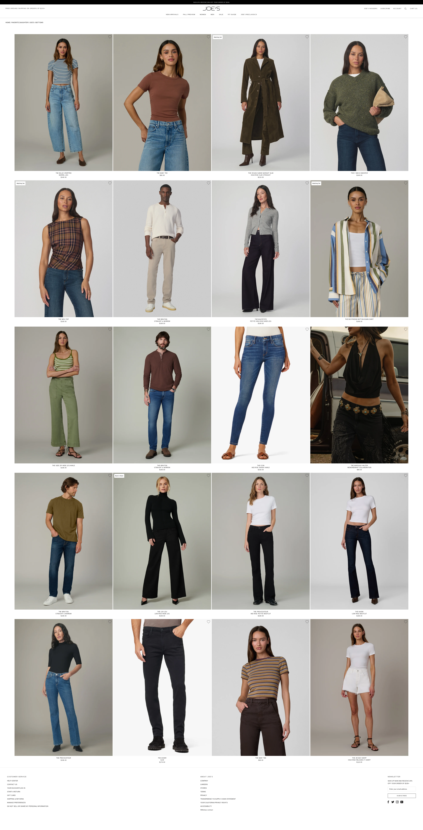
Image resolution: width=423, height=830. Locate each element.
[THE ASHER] (162, 687)
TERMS (203, 792)
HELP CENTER (12, 781)
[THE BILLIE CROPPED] (64, 102)
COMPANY (204, 781)
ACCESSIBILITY (206, 806)
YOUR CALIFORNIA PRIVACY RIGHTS (214, 802)
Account (397, 8)
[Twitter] (392, 801)
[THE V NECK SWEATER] (359, 102)
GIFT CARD (11, 795)
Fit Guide (232, 14)
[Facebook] (388, 801)
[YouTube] (401, 801)
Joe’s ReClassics (249, 14)
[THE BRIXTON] (162, 248)
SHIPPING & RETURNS (15, 799)
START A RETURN (13, 792)
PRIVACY (203, 795)
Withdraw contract (206, 810)
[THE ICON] (261, 395)
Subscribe (385, 8)
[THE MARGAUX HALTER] (359, 395)
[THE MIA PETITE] (261, 248)
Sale (221, 14)
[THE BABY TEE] (162, 102)
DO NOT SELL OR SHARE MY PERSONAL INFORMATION (27, 806)
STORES (203, 788)
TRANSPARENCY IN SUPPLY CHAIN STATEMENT (218, 799)
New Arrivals (172, 14)
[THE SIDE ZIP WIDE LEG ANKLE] (64, 395)
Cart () (413, 8)
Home (8, 22)
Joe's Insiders (370, 8)
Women (203, 14)
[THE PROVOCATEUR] (261, 541)
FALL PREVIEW (189, 14)
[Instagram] (397, 801)
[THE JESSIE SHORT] (359, 687)
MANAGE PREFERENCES (16, 802)
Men (212, 14)
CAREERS (204, 784)
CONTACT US (12, 784)
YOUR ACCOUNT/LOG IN (16, 788)
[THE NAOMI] (359, 541)
